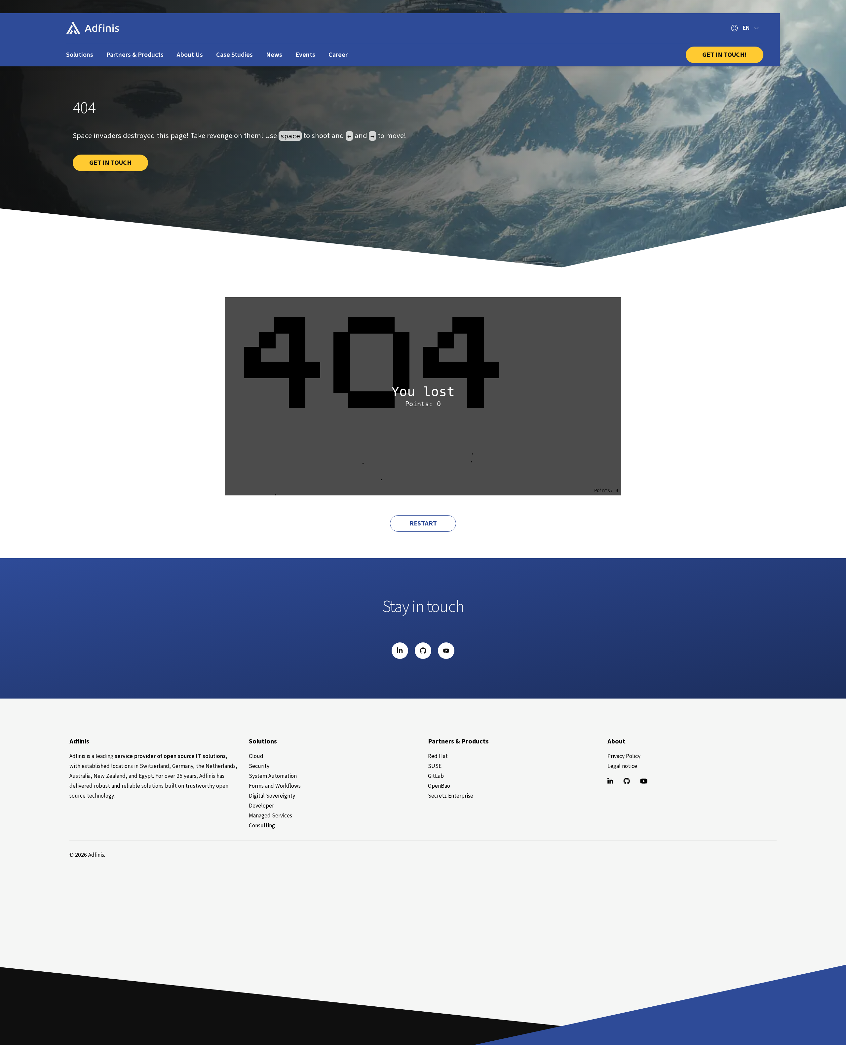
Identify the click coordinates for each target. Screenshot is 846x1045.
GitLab (436, 776)
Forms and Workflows (275, 786)
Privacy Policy (623, 756)
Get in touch (110, 162)
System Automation (273, 776)
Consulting (262, 825)
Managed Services (270, 815)
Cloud (256, 756)
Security (259, 766)
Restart (423, 523)
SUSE (435, 766)
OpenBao (439, 786)
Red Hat (438, 756)
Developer (261, 806)
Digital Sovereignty (272, 796)
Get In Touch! (724, 54)
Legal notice (622, 766)
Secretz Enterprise (450, 796)
